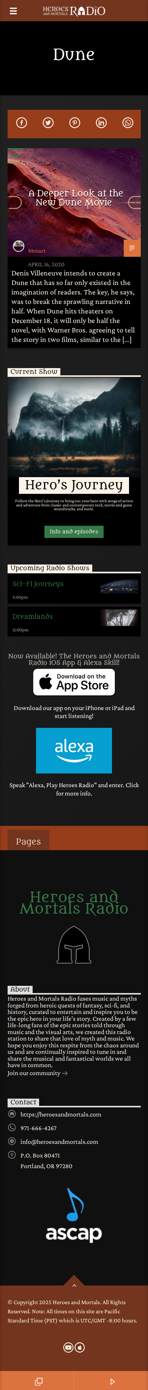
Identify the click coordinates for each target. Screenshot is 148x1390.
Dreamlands (33, 617)
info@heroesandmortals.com (59, 1141)
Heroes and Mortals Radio (74, 903)
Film (16, 155)
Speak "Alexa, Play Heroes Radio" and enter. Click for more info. (74, 789)
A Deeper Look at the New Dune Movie (75, 198)
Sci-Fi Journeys (38, 584)
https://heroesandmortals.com (60, 1114)
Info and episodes (74, 531)
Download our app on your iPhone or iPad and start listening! (74, 712)
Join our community (34, 1073)
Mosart (37, 250)
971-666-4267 (38, 1128)
